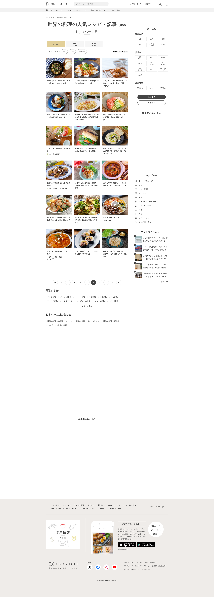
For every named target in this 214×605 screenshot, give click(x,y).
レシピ (70, 505)
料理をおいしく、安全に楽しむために (155, 566)
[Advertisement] (87, 360)
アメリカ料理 (52, 301)
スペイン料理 (99, 301)
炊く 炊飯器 (163, 63)
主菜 (151, 39)
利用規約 (133, 569)
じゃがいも (106, 10)
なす (57, 10)
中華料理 (103, 297)
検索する (151, 97)
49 (112, 282)
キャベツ (86, 10)
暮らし (100, 505)
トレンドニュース (57, 505)
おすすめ (148, 4)
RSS (141, 566)
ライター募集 (144, 562)
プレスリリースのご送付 (131, 566)
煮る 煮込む (140, 57)
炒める (163, 57)
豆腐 (92, 10)
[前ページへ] (55, 282)
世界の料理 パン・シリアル (87, 321)
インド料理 (51, 297)
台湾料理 (92, 297)
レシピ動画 (131, 4)
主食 (72, 51)
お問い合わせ (153, 562)
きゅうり (78, 10)
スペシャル (102, 508)
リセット (151, 103)
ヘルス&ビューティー (114, 505)
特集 (52, 508)
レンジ (152, 69)
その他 (163, 45)
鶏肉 (118, 10)
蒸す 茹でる (140, 69)
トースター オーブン (163, 69)
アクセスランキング (87, 508)
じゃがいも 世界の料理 (57, 325)
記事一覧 (126, 562)
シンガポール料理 (83, 301)
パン (113, 10)
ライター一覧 (134, 562)
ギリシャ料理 (65, 297)
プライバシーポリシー (143, 569)
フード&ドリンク (132, 505)
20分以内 (151, 88)
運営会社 (126, 569)
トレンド (140, 4)
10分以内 (82, 51)
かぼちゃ (71, 10)
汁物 (140, 45)
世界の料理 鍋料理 (111, 321)
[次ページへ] (118, 282)
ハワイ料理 (113, 301)
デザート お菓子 (151, 44)
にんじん (98, 10)
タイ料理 (114, 297)
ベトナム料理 (79, 297)
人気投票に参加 (115, 508)
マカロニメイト (70, 508)
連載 (59, 508)
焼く (151, 57)
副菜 (64, 51)
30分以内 (163, 88)
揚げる (140, 63)
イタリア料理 (67, 301)
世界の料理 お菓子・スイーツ (59, 321)
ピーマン (63, 10)
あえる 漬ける (152, 63)
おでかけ (91, 505)
